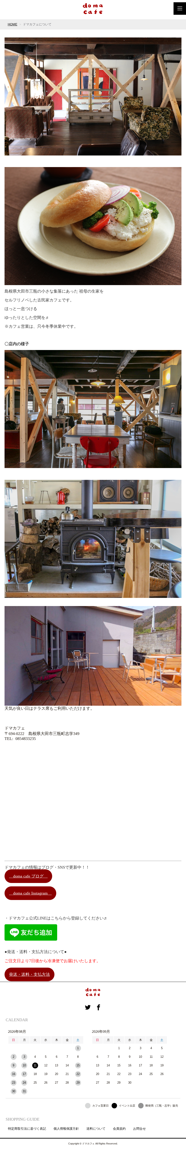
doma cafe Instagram (30, 893)
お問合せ (139, 1128)
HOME (12, 24)
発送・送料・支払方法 (29, 974)
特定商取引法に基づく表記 (27, 1128)
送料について (95, 1128)
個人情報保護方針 (66, 1128)
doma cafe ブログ (28, 876)
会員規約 (119, 1128)
